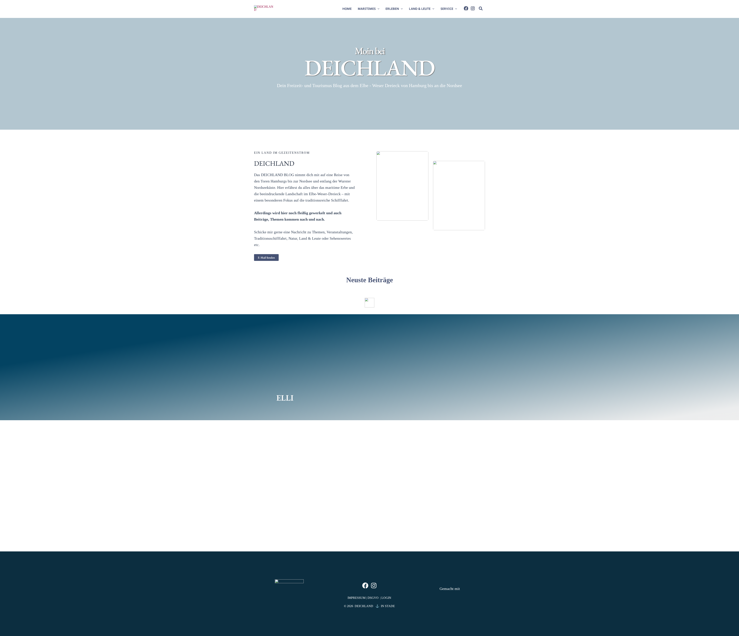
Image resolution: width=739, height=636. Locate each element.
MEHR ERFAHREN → (277, 540)
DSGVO (374, 597)
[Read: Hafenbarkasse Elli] (290, 479)
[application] (378, 8)
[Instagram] (473, 8)
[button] (481, 9)
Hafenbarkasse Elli (276, 514)
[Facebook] (466, 8)
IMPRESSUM (357, 597)
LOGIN (386, 597)
